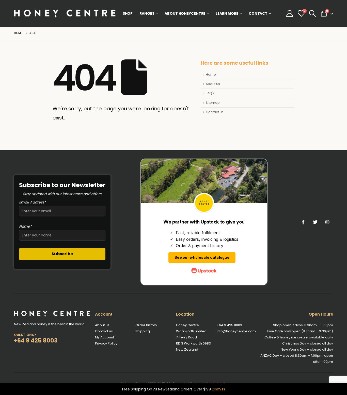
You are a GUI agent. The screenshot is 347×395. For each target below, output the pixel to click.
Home (211, 74)
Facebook (303, 222)
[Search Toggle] (313, 13)
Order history (146, 325)
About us (102, 325)
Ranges (146, 13)
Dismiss (218, 389)
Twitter (315, 222)
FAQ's (210, 93)
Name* (25, 226)
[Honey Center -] (65, 13)
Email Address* (32, 202)
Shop (128, 13)
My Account (104, 337)
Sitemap (213, 102)
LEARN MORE (227, 13)
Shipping (142, 331)
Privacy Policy (106, 343)
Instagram (327, 222)
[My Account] (289, 13)
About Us (213, 84)
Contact (258, 13)
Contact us (104, 331)
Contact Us (215, 112)
